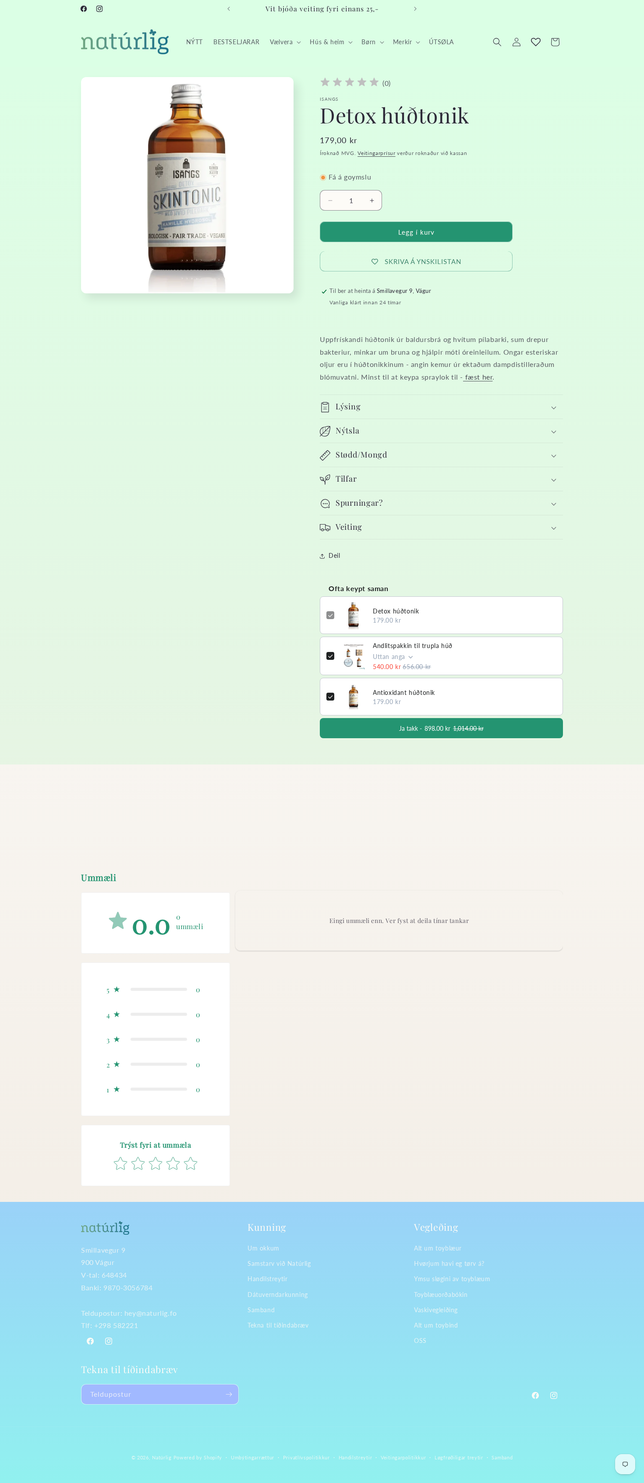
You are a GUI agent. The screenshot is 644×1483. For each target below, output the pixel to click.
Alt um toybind (436, 1324)
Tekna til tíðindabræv (278, 1324)
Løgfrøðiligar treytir (459, 1457)
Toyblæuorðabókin (441, 1294)
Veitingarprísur (376, 153)
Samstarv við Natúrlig (279, 1263)
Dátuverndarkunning (278, 1294)
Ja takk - (441, 728)
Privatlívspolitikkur (306, 1457)
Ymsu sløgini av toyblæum (452, 1278)
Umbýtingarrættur (252, 1457)
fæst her (477, 377)
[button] (284, 42)
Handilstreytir (267, 1278)
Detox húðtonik (396, 611)
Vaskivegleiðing (436, 1309)
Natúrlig (162, 1457)
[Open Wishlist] (535, 42)
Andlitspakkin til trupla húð (413, 646)
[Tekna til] (228, 1394)
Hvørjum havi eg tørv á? (449, 1263)
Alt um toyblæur (438, 1248)
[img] (349, 83)
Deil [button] (334, 556)
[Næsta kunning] (415, 8)
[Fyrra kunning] (228, 8)
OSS (420, 1340)
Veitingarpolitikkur (403, 1457)
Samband (261, 1309)
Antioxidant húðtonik (404, 692)
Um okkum (264, 1248)
